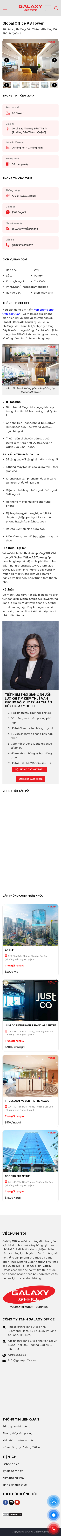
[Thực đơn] (4, 8)
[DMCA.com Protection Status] (12, 1514)
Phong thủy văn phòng (17, 1433)
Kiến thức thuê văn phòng (19, 1440)
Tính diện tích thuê (14, 1484)
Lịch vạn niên (10, 1464)
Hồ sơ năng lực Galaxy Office (21, 1447)
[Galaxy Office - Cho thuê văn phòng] (30, 8)
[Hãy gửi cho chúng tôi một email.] (11, 1502)
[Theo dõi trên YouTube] (17, 1502)
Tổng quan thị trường (16, 1426)
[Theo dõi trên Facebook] (5, 1502)
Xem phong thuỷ (13, 1477)
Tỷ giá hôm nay (12, 1470)
